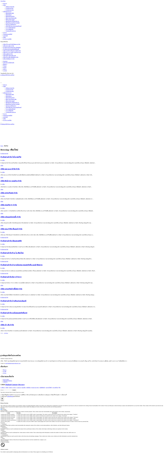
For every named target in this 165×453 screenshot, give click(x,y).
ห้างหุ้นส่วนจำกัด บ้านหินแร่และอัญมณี (13, 301)
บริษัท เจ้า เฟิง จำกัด (7, 325)
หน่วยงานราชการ (35, 387)
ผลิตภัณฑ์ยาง (9, 14)
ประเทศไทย (55, 387)
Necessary (4, 409)
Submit (14, 390)
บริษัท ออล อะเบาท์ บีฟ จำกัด (10, 169)
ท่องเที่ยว (24, 387)
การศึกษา (3, 387)
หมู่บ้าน (4, 69)
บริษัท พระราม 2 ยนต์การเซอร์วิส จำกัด (12, 52)
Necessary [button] (3, 408)
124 (5, 333)
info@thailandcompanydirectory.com (12, 363)
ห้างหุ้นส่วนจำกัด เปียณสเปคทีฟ (11, 241)
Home (2, 145)
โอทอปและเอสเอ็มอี (7, 34)
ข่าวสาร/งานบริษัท (7, 39)
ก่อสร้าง (11, 387)
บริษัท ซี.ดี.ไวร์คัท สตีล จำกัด (9, 55)
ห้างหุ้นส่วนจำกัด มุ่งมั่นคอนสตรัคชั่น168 (14, 313)
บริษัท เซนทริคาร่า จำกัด (9, 205)
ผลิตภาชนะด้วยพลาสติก (11, 18)
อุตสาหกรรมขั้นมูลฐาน (11, 24)
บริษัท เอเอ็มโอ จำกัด (8, 54)
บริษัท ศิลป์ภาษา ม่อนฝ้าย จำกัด (11, 181)
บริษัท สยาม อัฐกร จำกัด (8, 45)
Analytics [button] (2, 430)
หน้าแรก (5, 3)
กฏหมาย (19, 387)
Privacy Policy (6, 379)
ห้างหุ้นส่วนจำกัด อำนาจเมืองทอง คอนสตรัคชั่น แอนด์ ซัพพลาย (21, 265)
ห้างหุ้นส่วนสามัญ (10, 10)
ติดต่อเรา (5, 64)
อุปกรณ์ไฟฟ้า (49, 387)
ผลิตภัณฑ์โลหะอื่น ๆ (10, 16)
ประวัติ (4, 371)
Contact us (5, 381)
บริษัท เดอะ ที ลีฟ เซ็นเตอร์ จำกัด (11, 229)
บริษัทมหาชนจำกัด (10, 6)
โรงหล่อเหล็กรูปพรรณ (11, 30)
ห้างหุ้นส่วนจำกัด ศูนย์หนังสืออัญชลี (11, 49)
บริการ (14, 387)
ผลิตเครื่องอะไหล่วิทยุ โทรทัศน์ (12, 22)
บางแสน (5, 70)
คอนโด (4, 67)
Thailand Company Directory (15, 384)
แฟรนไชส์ (5, 35)
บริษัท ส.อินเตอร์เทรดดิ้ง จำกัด (11, 217)
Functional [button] (3, 422)
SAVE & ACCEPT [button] (4, 440)
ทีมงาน (4, 369)
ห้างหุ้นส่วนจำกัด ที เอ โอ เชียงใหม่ (12, 253)
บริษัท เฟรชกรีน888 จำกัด (9, 193)
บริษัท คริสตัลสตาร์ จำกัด (8, 58)
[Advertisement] (24, 79)
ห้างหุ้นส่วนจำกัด (9, 8)
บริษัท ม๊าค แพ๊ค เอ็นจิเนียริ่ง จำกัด (10, 57)
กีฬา (60, 387)
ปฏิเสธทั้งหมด (10, 396)
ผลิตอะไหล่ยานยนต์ (10, 19)
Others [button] (2, 437)
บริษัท (4, 5)
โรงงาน (5, 32)
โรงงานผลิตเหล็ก (9, 29)
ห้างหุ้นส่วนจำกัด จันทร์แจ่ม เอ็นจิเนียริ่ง (12, 47)
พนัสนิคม (28, 387)
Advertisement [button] (3, 433)
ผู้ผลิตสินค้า (42, 387)
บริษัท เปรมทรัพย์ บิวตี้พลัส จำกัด (11, 289)
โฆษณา (5, 65)
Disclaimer (5, 61)
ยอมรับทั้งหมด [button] (16, 396)
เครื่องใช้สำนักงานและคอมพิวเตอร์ (13, 26)
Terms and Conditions (7, 380)
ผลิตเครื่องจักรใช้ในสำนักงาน (12, 21)
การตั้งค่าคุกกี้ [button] (4, 396)
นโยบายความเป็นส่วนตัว (8, 62)
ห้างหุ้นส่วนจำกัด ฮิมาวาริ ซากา (11, 277)
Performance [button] (3, 426)
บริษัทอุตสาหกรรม (7, 11)
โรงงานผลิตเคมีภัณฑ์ (10, 27)
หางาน (4, 373)
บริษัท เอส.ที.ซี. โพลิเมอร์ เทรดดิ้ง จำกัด (12, 50)
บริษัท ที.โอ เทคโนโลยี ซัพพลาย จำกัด (11, 44)
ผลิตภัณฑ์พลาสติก (10, 13)
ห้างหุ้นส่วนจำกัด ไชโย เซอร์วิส (11, 157)
